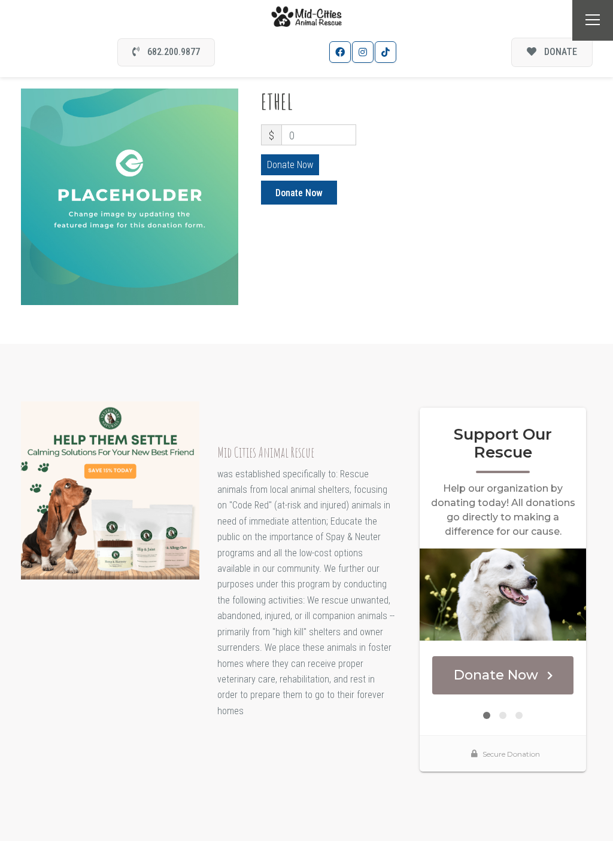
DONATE (559, 51)
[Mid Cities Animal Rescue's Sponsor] (110, 489)
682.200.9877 (172, 51)
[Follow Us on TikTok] (385, 52)
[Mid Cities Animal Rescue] (307, 16)
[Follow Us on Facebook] (340, 52)
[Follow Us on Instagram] (363, 52)
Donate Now (290, 164)
